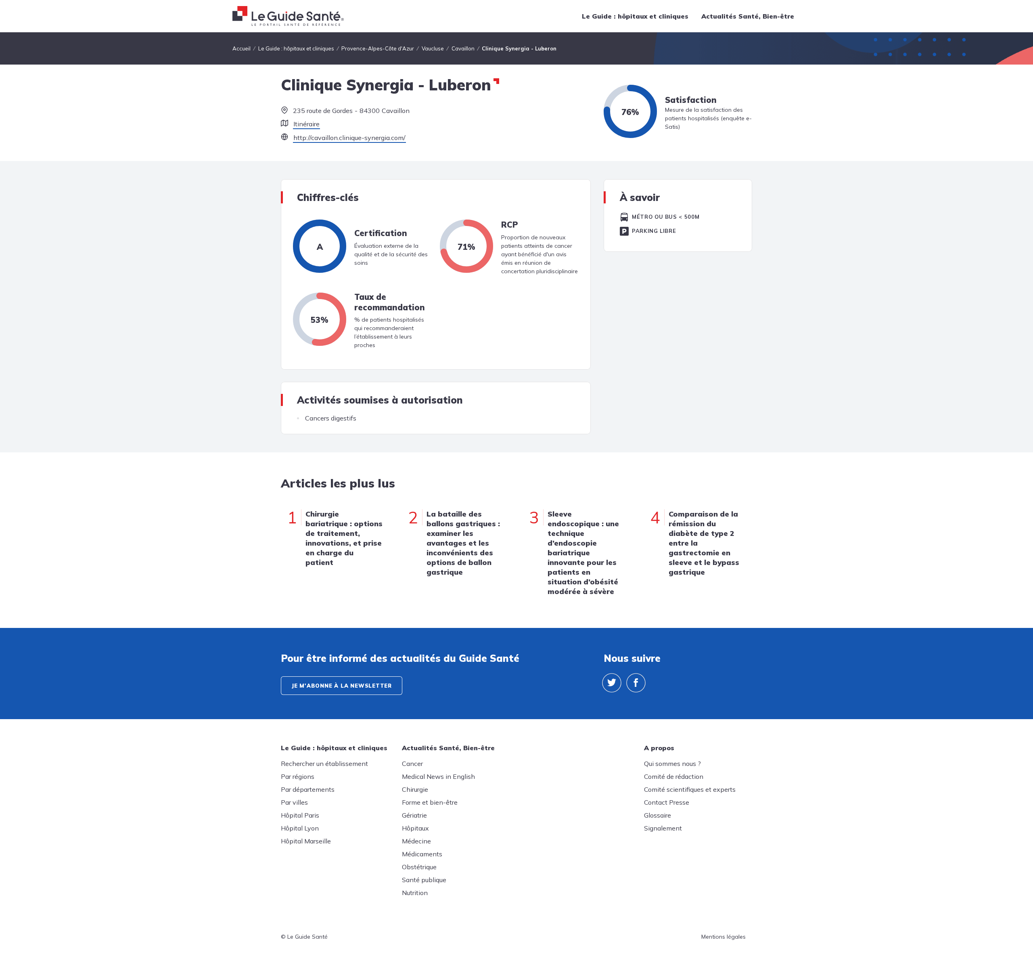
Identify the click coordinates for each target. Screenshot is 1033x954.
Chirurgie (415, 789)
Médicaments (422, 854)
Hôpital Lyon (300, 828)
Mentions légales (723, 936)
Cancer (412, 763)
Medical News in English (438, 776)
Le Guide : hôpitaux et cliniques (635, 16)
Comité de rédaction (673, 776)
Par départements (308, 789)
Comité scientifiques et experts (690, 789)
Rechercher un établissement (324, 763)
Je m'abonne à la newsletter (341, 685)
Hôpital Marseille (306, 841)
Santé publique (424, 880)
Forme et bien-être (430, 802)
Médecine (416, 841)
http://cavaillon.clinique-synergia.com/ (349, 138)
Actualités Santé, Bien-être (747, 16)
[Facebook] (635, 682)
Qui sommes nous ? (672, 763)
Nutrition (415, 893)
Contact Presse (666, 802)
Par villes (294, 802)
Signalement (663, 828)
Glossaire (657, 815)
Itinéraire (306, 124)
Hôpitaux (415, 828)
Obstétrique (419, 867)
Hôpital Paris (300, 815)
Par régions (297, 776)
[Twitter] (611, 682)
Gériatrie (414, 815)
